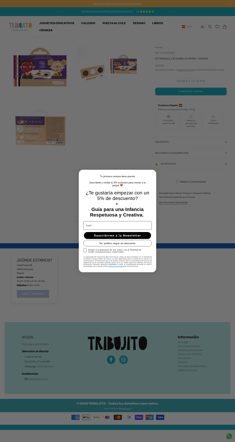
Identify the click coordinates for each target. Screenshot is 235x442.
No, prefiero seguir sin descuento (117, 243)
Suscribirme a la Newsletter (117, 235)
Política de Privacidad (115, 266)
